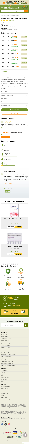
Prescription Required (5, 386)
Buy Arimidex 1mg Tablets (6, 359)
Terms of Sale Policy (5, 391)
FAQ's (2, 375)
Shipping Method (5, 105)
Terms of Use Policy (5, 390)
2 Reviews (11, 20)
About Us (3, 372)
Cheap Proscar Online (5, 342)
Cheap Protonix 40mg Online (7, 361)
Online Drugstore (4, 370)
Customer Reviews (5, 377)
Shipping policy (4, 397)
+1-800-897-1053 (18, 1)
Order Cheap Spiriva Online (6, 356)
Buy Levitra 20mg (4, 336)
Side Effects (4, 98)
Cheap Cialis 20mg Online (6, 343)
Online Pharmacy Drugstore (6, 352)
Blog (2, 374)
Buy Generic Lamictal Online (7, 358)
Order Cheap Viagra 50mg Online (8, 365)
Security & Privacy (4, 388)
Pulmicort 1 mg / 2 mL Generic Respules (14, 218)
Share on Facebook (14, 109)
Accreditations (4, 379)
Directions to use (5, 101)
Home (3, 13)
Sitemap (2, 381)
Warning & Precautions (7, 95)
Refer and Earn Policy (5, 399)
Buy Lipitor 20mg (4, 334)
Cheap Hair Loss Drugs (5, 345)
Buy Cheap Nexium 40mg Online (7, 363)
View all (7, 191)
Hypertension (9, 13)
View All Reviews (15, 137)
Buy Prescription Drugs (5, 347)
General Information (6, 91)
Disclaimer (3, 395)
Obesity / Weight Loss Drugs (7, 351)
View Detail (18, 226)
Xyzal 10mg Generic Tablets (14, 246)
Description (4, 71)
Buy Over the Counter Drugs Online (8, 354)
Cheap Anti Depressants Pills (7, 349)
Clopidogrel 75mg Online (6, 338)
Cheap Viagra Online (5, 340)
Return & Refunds (4, 393)
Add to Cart (24, 36)
